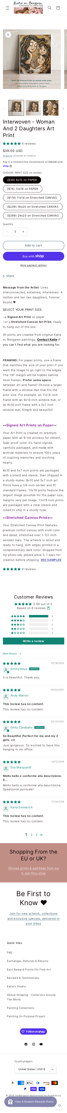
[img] (12, 663)
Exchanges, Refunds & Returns (27, 961)
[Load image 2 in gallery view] (33, 108)
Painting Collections (20, 1008)
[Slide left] (4, 109)
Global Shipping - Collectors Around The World (31, 997)
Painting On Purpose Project (26, 1016)
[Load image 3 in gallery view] (50, 108)
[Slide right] (63, 109)
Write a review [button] (33, 641)
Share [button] (10, 276)
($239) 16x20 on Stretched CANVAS (33, 206)
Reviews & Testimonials (23, 978)
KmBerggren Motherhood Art (31, 1095)
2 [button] (32, 835)
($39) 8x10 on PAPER (22, 180)
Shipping (7, 155)
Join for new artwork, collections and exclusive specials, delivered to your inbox (33, 918)
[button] (7, 8)
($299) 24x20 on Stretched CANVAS (33, 215)
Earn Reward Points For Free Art (29, 969)
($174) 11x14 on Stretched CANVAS (32, 197)
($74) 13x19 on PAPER (22, 188)
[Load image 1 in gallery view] (16, 108)
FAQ (9, 952)
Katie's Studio (16, 986)
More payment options (33, 265)
